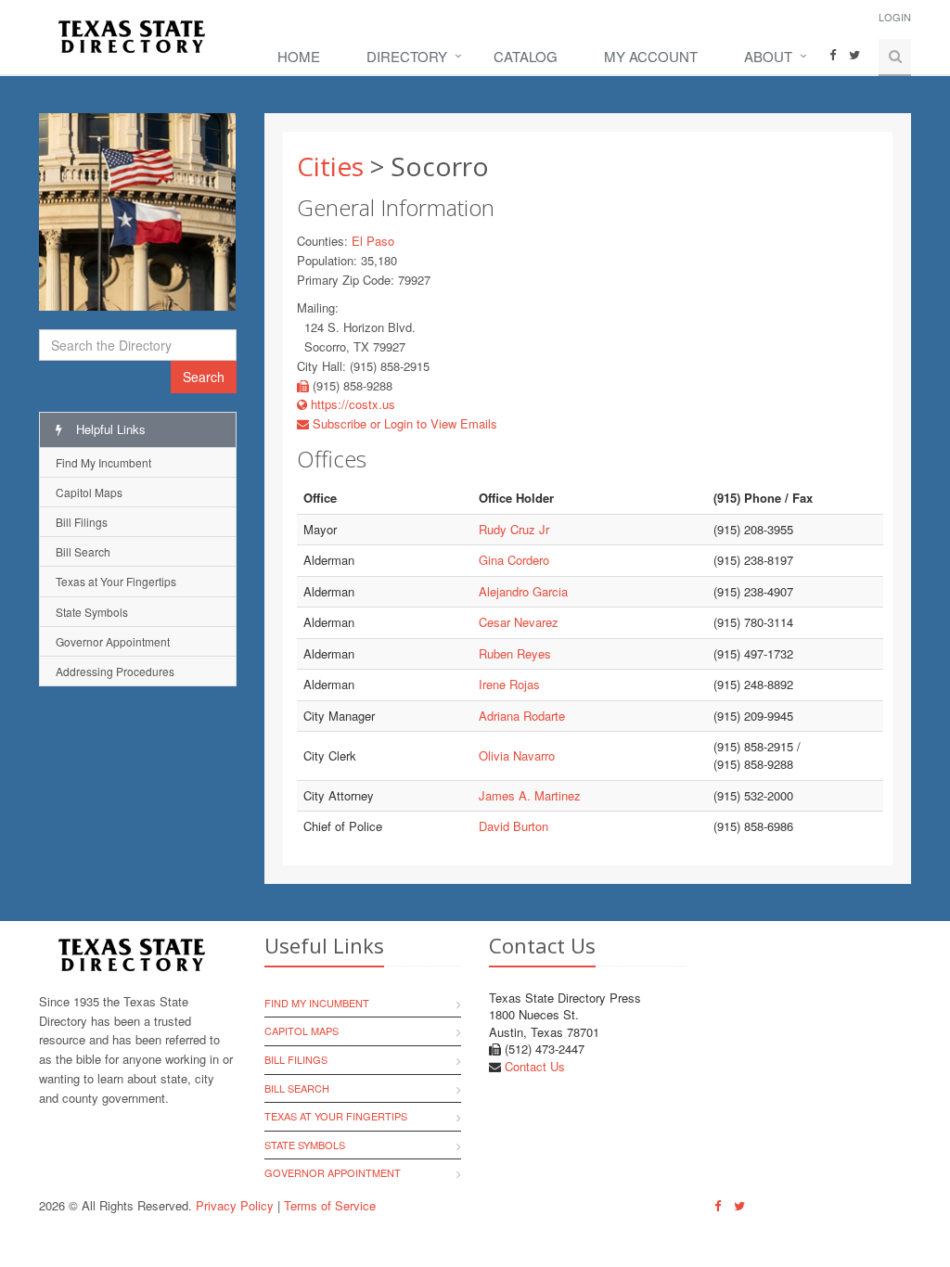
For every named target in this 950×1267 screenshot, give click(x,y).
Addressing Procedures (115, 671)
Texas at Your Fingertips (116, 581)
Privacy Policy (235, 1205)
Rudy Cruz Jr (514, 529)
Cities (330, 166)
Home (298, 56)
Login (895, 16)
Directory (406, 56)
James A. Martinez (530, 795)
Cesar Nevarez (518, 622)
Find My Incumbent (103, 462)
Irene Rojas (509, 684)
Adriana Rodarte (522, 715)
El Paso (373, 241)
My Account (651, 56)
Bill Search (83, 551)
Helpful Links (109, 429)
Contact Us (535, 1066)
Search (204, 376)
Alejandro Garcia (523, 591)
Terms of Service (330, 1205)
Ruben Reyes (515, 653)
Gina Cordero (514, 560)
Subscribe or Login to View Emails (403, 423)
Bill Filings (82, 522)
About (768, 56)
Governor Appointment (113, 641)
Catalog (526, 56)
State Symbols (92, 612)
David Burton (513, 826)
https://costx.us (351, 404)
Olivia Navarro (517, 755)
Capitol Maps (89, 492)
